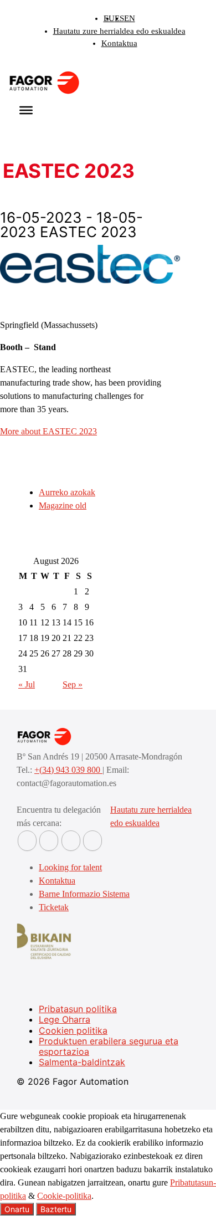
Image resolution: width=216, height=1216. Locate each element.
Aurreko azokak (67, 492)
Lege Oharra (64, 1019)
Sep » (73, 684)
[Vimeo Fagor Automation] (70, 840)
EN (129, 18)
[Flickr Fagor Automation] (27, 840)
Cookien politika (73, 1030)
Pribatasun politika (78, 1008)
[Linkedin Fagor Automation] (48, 840)
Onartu (16, 1209)
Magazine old (62, 505)
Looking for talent (70, 867)
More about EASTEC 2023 (48, 431)
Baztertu (55, 1209)
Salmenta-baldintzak (82, 1062)
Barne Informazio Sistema (84, 894)
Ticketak (54, 907)
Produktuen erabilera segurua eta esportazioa (108, 1046)
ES (119, 18)
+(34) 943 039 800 (68, 769)
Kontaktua (119, 43)
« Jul (26, 684)
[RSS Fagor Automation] (92, 840)
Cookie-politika (64, 1195)
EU (109, 18)
